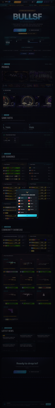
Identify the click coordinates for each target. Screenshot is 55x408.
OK (27, 215)
